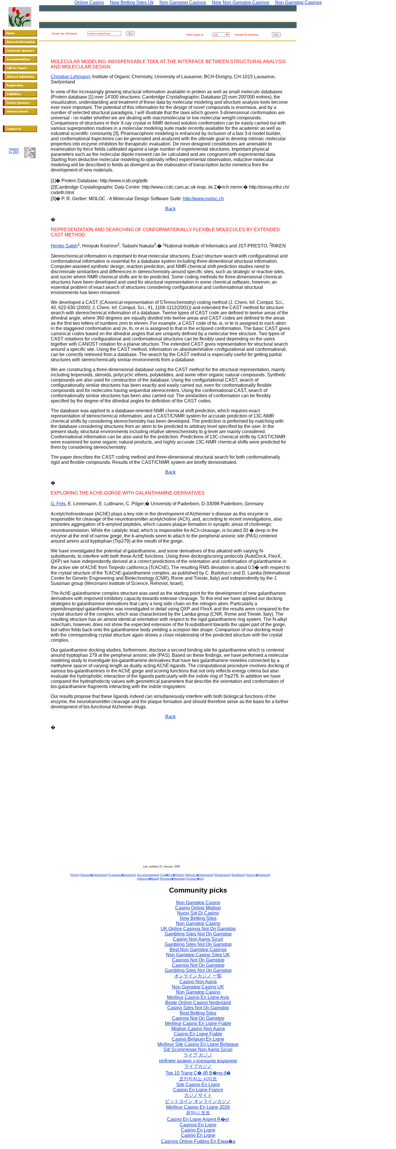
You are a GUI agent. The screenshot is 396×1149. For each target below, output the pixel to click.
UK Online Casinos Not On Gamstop (198, 928)
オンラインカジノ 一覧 (198, 975)
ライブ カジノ (198, 1055)
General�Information (94, 874)
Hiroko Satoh (64, 245)
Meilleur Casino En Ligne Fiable (198, 1023)
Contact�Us (195, 878)
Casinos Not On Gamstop (198, 960)
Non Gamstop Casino (198, 902)
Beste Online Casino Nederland (198, 1002)
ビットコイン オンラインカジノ (198, 1101)
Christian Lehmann (70, 76)
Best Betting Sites (198, 1013)
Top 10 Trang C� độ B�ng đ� (198, 1072)
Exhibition (238, 874)
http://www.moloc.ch (203, 198)
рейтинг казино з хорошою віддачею (198, 1060)
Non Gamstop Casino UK (198, 986)
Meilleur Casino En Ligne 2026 (198, 1107)
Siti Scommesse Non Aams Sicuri (198, 1049)
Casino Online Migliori (198, 907)
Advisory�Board (148, 878)
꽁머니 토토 (198, 1112)
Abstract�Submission (199, 874)
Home (75, 874)
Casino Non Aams (198, 981)
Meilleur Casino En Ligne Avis (198, 997)
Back (170, 208)
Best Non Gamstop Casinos (198, 949)
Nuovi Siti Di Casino (198, 913)
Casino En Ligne (198, 1130)
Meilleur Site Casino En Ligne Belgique (198, 1044)
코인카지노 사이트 (198, 1078)
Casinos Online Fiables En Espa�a (198, 1141)
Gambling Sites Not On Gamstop (198, 933)
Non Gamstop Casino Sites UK (198, 954)
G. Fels (58, 503)
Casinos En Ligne (198, 1124)
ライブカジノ (198, 1066)
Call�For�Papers (172, 874)
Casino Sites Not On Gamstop (198, 1007)
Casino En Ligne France (198, 1089)
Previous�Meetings (173, 878)
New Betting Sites (198, 918)
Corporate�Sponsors (122, 874)
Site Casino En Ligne (198, 1084)
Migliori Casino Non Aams (198, 1028)
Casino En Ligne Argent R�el (198, 1119)
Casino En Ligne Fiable (198, 1033)
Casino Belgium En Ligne (198, 1039)
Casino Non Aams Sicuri (198, 939)
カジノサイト (198, 1095)
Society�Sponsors (258, 874)
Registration (222, 874)
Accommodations (148, 874)
